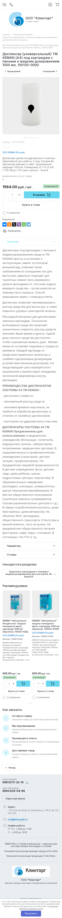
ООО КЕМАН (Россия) (13, 152)
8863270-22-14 (13, 782)
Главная (6, 35)
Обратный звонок (15, 798)
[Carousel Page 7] (34, 137)
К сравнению (13, 213)
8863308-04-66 (13, 790)
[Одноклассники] (9, 224)
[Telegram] (28, 224)
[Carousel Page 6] (32, 137)
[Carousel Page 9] (37, 137)
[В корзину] (23, 684)
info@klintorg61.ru (18, 819)
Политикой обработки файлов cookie (38, 907)
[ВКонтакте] (4, 224)
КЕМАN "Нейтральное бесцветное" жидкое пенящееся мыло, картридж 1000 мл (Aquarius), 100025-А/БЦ (15, 626)
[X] (14, 224)
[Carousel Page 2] (31, 703)
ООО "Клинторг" (39, 18)
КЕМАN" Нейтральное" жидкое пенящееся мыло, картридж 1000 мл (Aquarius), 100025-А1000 (46, 624)
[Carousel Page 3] (27, 137)
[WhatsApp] (24, 224)
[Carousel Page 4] (29, 137)
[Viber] (19, 224)
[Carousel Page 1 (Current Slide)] (24, 137)
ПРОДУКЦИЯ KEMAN (23, 35)
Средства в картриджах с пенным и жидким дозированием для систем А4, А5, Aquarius (29, 38)
